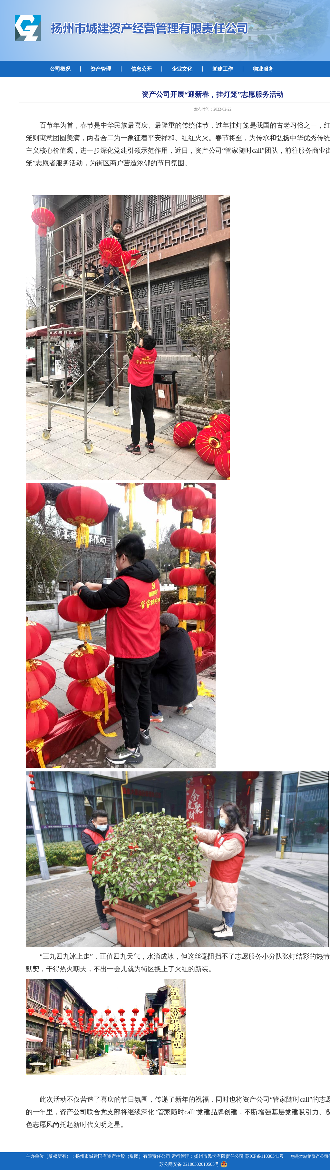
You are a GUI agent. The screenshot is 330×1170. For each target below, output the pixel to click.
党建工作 (222, 69)
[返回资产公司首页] (132, 16)
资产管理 (101, 69)
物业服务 (263, 69)
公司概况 (60, 69)
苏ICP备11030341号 (264, 1156)
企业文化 (182, 69)
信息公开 (141, 69)
